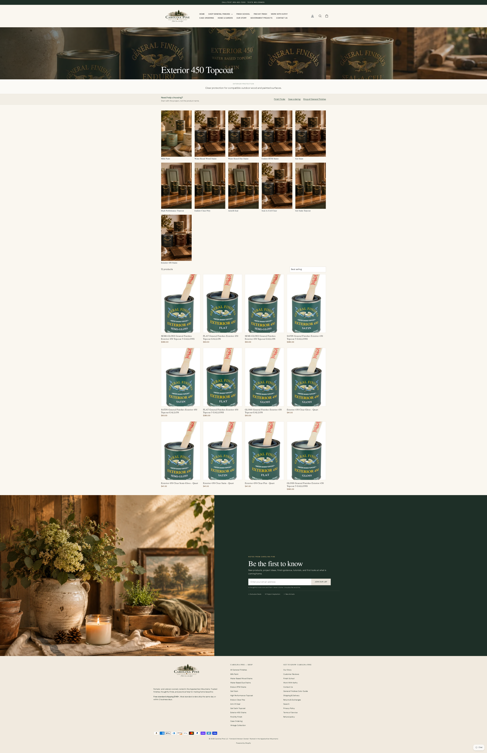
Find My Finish (260, 14)
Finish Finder (279, 99)
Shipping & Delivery (291, 695)
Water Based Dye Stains (240, 683)
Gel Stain (234, 691)
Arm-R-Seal (235, 704)
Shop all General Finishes (314, 99)
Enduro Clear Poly (237, 700)
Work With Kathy (279, 14)
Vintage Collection (238, 725)
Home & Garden (225, 18)
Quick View (180, 329)
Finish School (243, 14)
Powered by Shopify (243, 743)
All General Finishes (238, 670)
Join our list (321, 582)
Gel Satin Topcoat (238, 708)
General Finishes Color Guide (295, 691)
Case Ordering (206, 18)
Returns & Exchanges (292, 700)
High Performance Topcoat (241, 695)
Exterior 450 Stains (238, 712)
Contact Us (282, 18)
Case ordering (294, 99)
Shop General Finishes (219, 14)
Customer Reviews (291, 674)
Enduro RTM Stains (238, 687)
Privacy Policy (289, 708)
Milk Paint (234, 674)
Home (202, 14)
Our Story (242, 18)
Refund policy (289, 717)
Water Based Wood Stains (241, 678)
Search (286, 704)
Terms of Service (290, 712)
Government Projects (261, 18)
